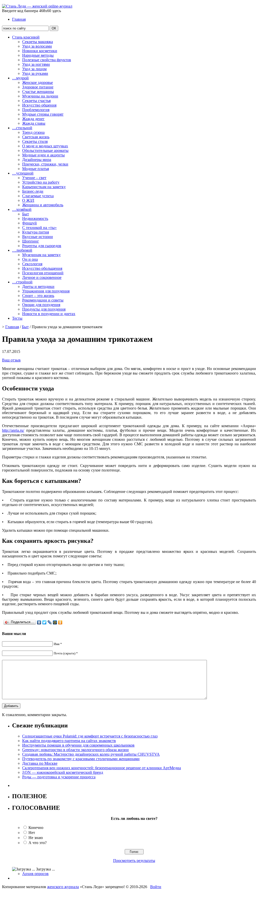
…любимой (22, 250)
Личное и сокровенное (41, 277)
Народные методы (38, 55)
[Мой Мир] (55, 622)
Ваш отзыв (11, 360)
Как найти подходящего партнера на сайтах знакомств (69, 741)
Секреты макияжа (37, 42)
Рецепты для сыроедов (41, 246)
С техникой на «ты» (39, 227)
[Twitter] (44, 622)
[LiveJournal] (49, 622)
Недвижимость (35, 218)
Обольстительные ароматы (45, 150)
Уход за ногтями (36, 64)
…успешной (23, 173)
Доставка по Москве (39, 763)
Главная (19, 19)
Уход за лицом (34, 69)
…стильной (22, 128)
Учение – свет (34, 178)
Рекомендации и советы (42, 300)
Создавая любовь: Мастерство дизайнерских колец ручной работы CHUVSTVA (91, 754)
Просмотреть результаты (134, 860)
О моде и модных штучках (45, 146)
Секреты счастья (36, 100)
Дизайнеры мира (36, 159)
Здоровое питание (37, 87)
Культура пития (35, 232)
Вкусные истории (37, 236)
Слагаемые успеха (38, 196)
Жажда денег (33, 119)
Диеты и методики (38, 286)
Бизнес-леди (32, 191)
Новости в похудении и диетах (48, 314)
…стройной (22, 282)
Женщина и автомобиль (42, 205)
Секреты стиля (35, 141)
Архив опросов (35, 874)
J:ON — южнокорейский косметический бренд (62, 772)
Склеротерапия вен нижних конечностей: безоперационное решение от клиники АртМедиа (101, 768)
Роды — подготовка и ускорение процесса (58, 777)
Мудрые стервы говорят (42, 114)
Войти (155, 887)
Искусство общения (39, 105)
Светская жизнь (35, 137)
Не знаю (35, 837)
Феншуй (29, 223)
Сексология (32, 264)
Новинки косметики (39, 51)
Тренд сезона (33, 132)
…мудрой (20, 78)
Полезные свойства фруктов (46, 60)
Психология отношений (42, 273)
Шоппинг (30, 241)
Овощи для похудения (41, 305)
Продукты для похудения (44, 309)
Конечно (35, 827)
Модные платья (35, 168)
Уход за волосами (37, 46)
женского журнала (63, 887)
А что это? (37, 843)
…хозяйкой (21, 209)
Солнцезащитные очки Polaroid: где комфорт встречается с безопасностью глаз (89, 736)
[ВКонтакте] (39, 622)
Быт (25, 214)
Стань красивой (26, 37)
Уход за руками (35, 73)
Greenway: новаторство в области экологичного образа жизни (75, 750)
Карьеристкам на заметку (44, 187)
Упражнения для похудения (46, 291)
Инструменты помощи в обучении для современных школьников (78, 745)
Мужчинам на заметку (41, 255)
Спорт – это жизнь (38, 295)
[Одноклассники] (60, 622)
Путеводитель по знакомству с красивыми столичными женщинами (81, 759)
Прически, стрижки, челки (45, 164)
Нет (31, 832)
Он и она (30, 259)
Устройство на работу (40, 182)
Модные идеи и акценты (43, 155)
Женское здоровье (37, 82)
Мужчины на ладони (40, 96)
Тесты (17, 318)
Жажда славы (33, 123)
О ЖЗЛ (28, 200)
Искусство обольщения (42, 268)
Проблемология (35, 110)
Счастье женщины (38, 91)
